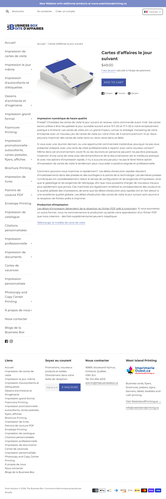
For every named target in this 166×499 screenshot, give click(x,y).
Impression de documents (18, 254)
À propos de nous (18, 310)
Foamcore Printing (12, 130)
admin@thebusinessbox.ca (101, 382)
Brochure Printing (18, 168)
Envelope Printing (18, 203)
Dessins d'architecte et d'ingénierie (18, 100)
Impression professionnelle (18, 241)
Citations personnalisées (16, 228)
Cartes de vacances (12, 268)
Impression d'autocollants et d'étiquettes (17, 82)
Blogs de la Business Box (14, 330)
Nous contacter (16, 319)
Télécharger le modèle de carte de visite (61, 222)
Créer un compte (65, 11)
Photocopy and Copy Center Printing (18, 297)
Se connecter (44, 11)
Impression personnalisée (15, 281)
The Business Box (35, 488)
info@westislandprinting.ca (142, 407)
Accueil (10, 42)
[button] (153, 12)
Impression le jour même (18, 67)
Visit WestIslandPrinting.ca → (143, 401)
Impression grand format (18, 116)
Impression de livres (18, 179)
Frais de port (108, 70)
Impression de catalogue (15, 214)
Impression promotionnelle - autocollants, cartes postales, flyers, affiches (18, 150)
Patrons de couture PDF (18, 192)
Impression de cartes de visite (16, 54)
